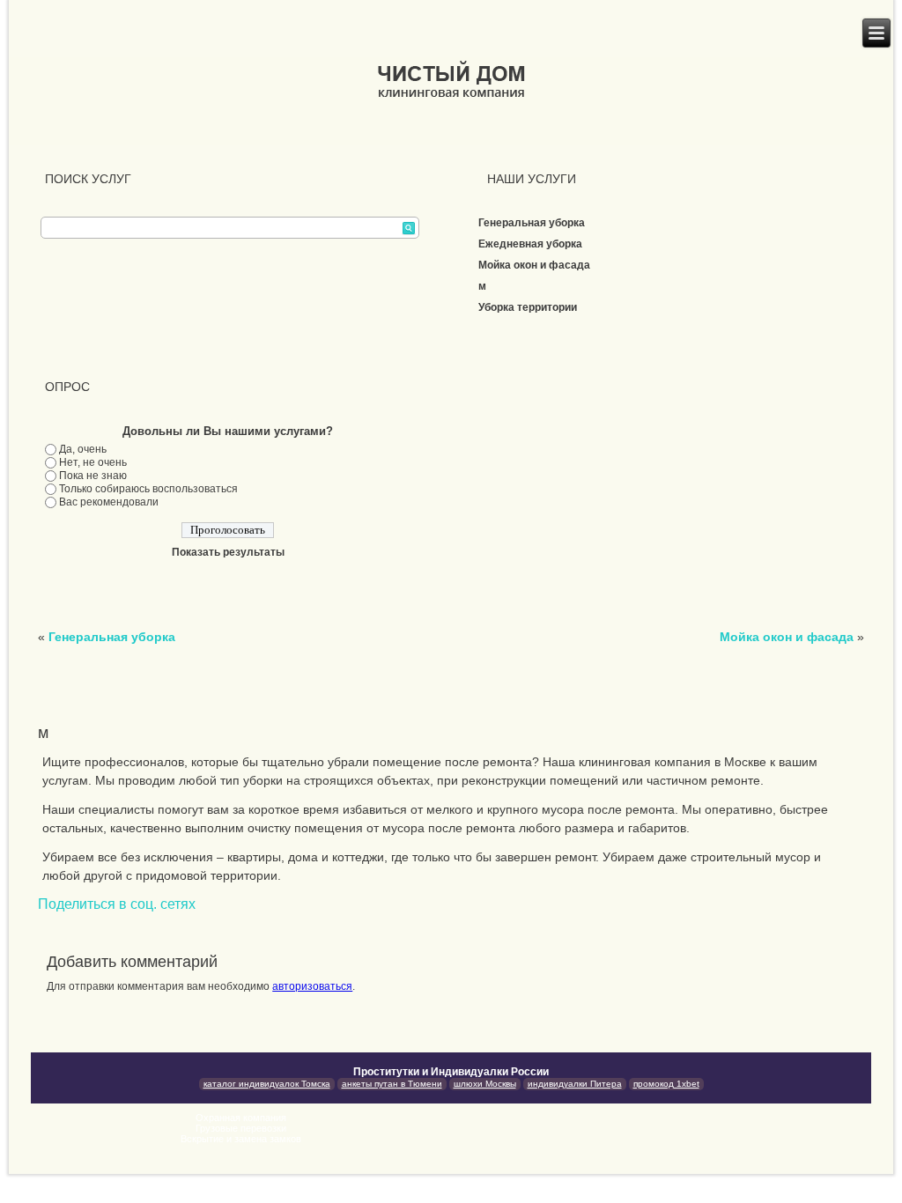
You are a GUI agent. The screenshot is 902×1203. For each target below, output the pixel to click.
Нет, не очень (93, 462)
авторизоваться (312, 986)
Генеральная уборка (531, 223)
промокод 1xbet (666, 1084)
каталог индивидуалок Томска (266, 1084)
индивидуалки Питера (575, 1084)
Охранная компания (241, 1117)
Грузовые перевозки (241, 1128)
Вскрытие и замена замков (241, 1138)
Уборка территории (527, 307)
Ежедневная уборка (530, 244)
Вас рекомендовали (109, 502)
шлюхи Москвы (485, 1084)
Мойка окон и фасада (534, 265)
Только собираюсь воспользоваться (148, 489)
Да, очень (83, 449)
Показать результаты (228, 552)
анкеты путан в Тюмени (392, 1084)
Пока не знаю (93, 475)
